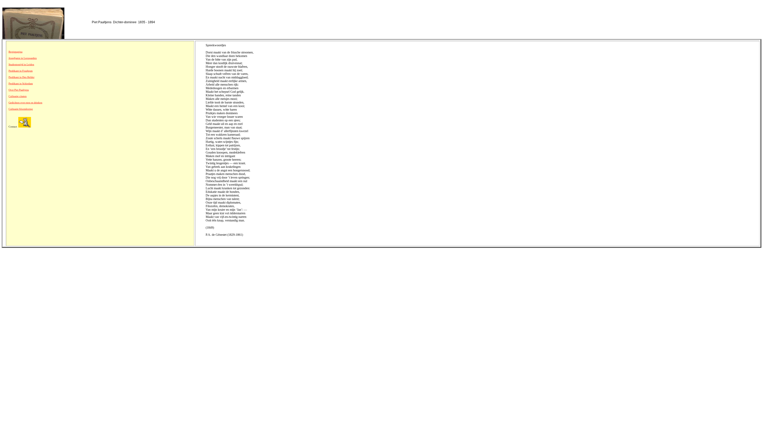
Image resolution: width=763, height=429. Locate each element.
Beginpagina (15, 51)
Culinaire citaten (18, 96)
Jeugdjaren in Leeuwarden (23, 58)
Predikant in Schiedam (21, 83)
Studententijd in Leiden (21, 64)
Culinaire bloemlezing (21, 108)
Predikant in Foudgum (21, 70)
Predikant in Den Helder (21, 77)
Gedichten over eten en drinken (25, 102)
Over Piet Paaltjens (19, 89)
